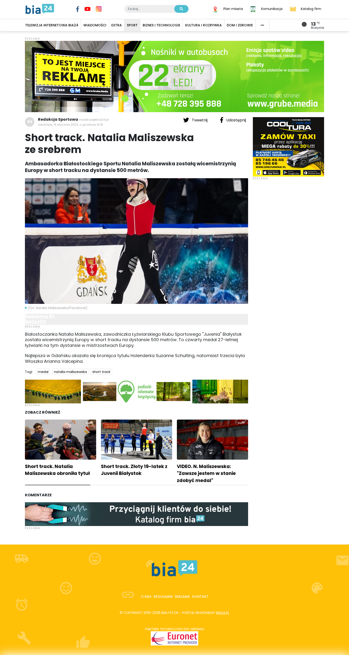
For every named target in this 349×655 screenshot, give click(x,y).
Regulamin (163, 596)
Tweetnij (199, 120)
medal (43, 371)
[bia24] (40, 8)
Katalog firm (311, 8)
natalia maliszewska (70, 371)
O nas (146, 596)
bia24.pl (222, 612)
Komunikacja (272, 8)
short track (101, 371)
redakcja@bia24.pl (94, 119)
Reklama (182, 596)
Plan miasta (233, 8)
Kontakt (200, 596)
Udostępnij (235, 120)
